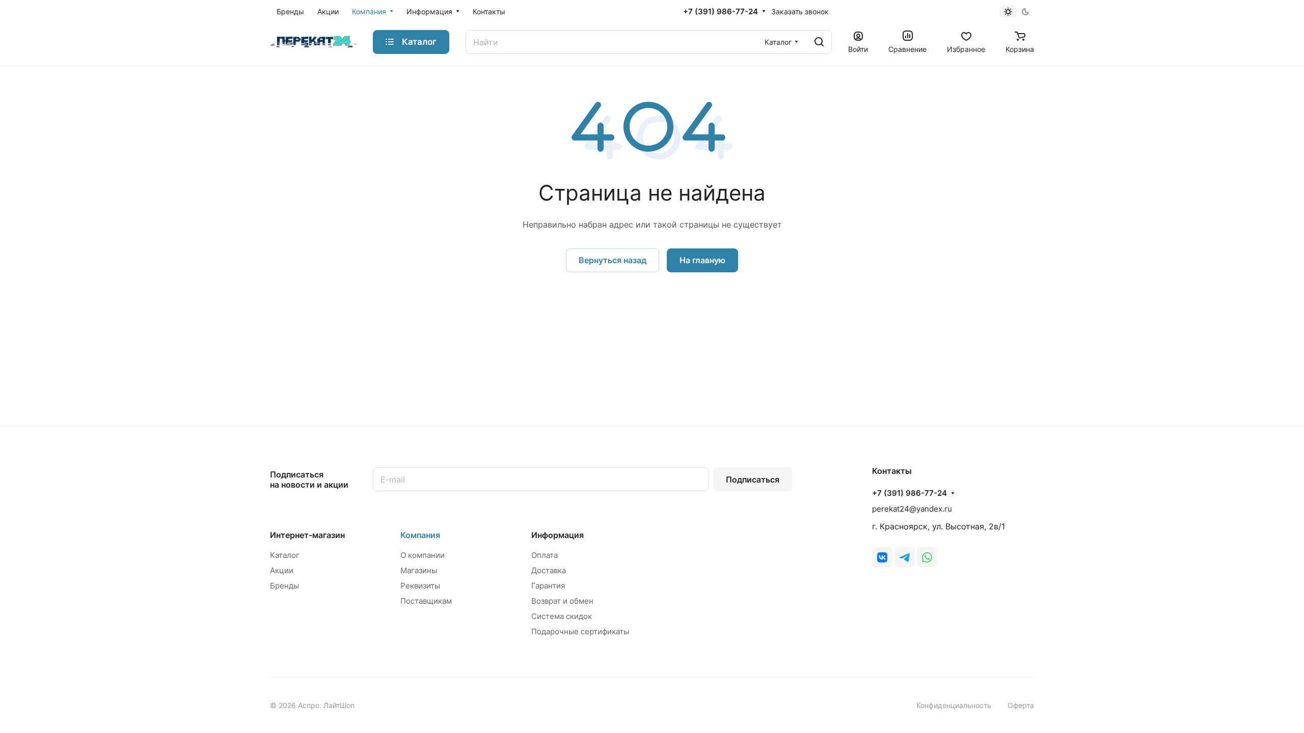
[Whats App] (927, 557)
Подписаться (752, 479)
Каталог (285, 555)
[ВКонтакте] (882, 557)
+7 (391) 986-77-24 (720, 11)
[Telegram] (904, 557)
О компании (422, 555)
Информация (557, 535)
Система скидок (561, 616)
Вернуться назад (612, 260)
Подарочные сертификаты (580, 631)
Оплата (544, 555)
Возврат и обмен (562, 601)
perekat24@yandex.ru (912, 509)
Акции (281, 570)
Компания (420, 535)
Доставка (548, 570)
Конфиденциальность (953, 705)
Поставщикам (426, 601)
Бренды (284, 585)
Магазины (418, 570)
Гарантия (548, 585)
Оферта (1021, 705)
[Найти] (819, 42)
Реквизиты (420, 585)
